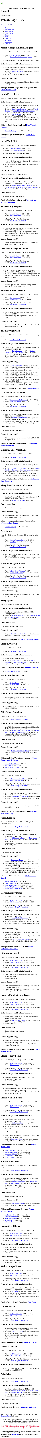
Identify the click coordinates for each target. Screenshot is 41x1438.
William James (19, 418)
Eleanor (22, 732)
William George (17, 571)
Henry (33, 838)
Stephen (14, 683)
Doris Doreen (17, 71)
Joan (9, 765)
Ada (15, 1291)
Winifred (17, 660)
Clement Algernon (17, 540)
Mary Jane (12, 617)
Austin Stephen (12, 671)
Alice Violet (16, 780)
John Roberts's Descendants (18, 221)
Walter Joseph (11, 1154)
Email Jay (7, 43)
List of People (9, 33)
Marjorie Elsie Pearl (20, 796)
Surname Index (9, 29)
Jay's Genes (8, 42)
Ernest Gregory (19, 615)
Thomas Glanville (18, 400)
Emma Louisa (16, 299)
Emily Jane (15, 401)
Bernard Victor (12, 767)
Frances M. (17, 1331)
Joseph (15, 55)
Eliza (13, 542)
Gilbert (9, 1155)
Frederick (15, 214)
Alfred (35, 615)
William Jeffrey (18, 500)
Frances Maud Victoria (13, 888)
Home (6, 28)
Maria (9, 839)
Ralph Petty (15, 148)
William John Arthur (21, 730)
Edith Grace (10, 527)
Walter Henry (18, 838)
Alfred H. (9, 1157)
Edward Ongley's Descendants (19, 719)
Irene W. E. (17, 114)
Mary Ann (19, 352)
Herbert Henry (11, 882)
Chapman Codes (6, 1416)
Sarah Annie (17, 1123)
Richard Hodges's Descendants (19, 827)
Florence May (11, 887)
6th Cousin (8, 40)
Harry (15, 298)
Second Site (15, 1434)
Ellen (21, 662)
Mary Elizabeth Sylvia (20, 918)
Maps (6, 36)
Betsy (17, 351)
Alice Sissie (15, 216)
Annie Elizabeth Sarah (21, 57)
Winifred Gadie (11, 1152)
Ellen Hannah (16, 573)
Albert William (12, 764)
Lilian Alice (10, 883)
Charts (6, 35)
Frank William (11, 885)
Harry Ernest (18, 1020)
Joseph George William (22, 185)
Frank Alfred (10, 1150)
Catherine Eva (19, 468)
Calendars (8, 38)
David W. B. (10, 131)
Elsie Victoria (19, 109)
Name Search (9, 31)
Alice (14, 902)
